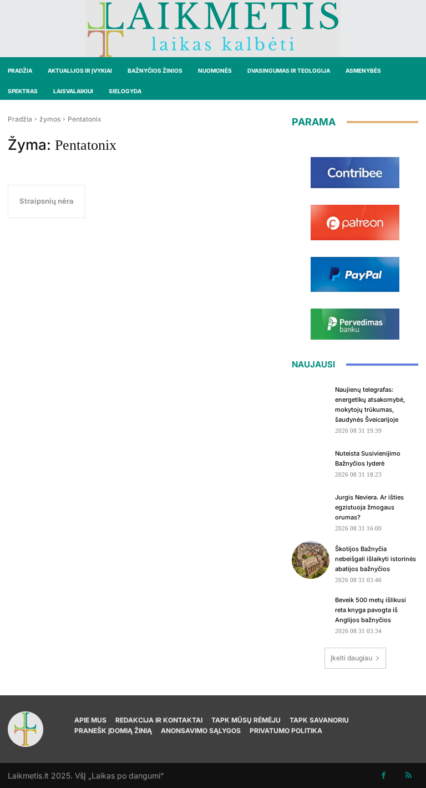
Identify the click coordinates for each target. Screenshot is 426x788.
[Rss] (408, 775)
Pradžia (20, 119)
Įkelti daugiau (351, 658)
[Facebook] (383, 775)
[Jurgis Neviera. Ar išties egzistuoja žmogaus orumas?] (310, 508)
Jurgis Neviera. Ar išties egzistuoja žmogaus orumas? (369, 507)
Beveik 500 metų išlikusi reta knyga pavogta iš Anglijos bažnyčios (370, 610)
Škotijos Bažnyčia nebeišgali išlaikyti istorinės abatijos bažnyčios (375, 559)
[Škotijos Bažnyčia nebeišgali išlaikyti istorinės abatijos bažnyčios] (310, 560)
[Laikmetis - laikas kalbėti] (213, 28)
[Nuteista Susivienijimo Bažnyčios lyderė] (310, 462)
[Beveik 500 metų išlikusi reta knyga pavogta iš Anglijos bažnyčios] (310, 611)
